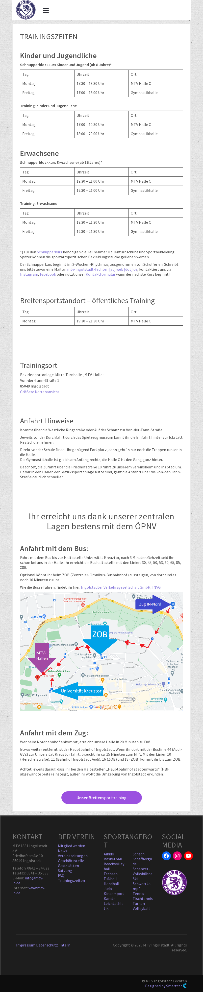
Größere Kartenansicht (39, 391)
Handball (111, 883)
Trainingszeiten (71, 880)
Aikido (109, 853)
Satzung (65, 870)
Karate (109, 898)
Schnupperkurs (49, 251)
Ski (135, 878)
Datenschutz (47, 945)
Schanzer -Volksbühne (142, 871)
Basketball (113, 858)
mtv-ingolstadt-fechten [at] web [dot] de (102, 269)
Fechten (111, 873)
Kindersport (114, 893)
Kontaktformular (100, 274)
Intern (64, 945)
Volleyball (141, 908)
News (62, 850)
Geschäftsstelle (71, 860)
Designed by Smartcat (164, 985)
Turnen (139, 903)
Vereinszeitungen (73, 855)
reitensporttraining (101, 797)
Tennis (138, 893)
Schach (139, 853)
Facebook (48, 274)
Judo (108, 888)
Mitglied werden (71, 845)
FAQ (61, 875)
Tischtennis (143, 898)
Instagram (29, 274)
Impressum (25, 945)
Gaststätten (68, 865)
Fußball (110, 878)
